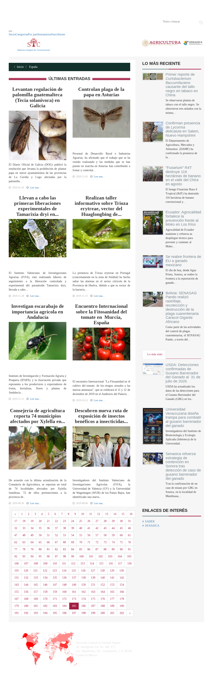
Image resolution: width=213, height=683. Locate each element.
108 (35, 563)
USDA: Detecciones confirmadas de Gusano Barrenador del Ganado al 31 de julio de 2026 (183, 373)
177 (112, 598)
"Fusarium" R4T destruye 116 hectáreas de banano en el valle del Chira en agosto (183, 176)
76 (129, 542)
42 (96, 528)
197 (74, 613)
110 (55, 563)
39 (72, 528)
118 (129, 563)
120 (26, 570)
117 (120, 563)
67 (56, 542)
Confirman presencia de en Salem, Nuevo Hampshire (183, 129)
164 (102, 591)
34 (32, 528)
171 (55, 598)
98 (64, 556)
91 (129, 549)
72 (96, 542)
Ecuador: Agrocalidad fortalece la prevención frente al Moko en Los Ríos (183, 218)
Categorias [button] (22, 34)
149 (74, 584)
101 (91, 556)
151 (93, 584)
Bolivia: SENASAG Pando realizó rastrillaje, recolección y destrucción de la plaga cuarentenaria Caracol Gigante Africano (182, 307)
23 (64, 521)
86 (88, 549)
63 (23, 542)
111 (64, 563)
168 (26, 598)
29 (113, 521)
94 (32, 556)
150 (83, 584)
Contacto (52, 21)
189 (112, 606)
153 (112, 584)
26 (88, 521)
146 (45, 584)
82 (56, 549)
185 (74, 606)
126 (83, 570)
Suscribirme (58, 34)
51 (48, 535)
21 (48, 521)
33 (23, 528)
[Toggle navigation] (10, 31)
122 (45, 570)
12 (98, 514)
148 (64, 584)
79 (32, 549)
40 (80, 528)
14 (114, 514)
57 (96, 535)
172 (64, 598)
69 (72, 542)
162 (83, 591)
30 (121, 521)
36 (48, 528)
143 (16, 584)
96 (48, 556)
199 (93, 613)
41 (88, 528)
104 (120, 556)
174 (83, 598)
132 (26, 577)
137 (74, 577)
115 (101, 563)
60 (121, 535)
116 (111, 563)
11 (90, 514)
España (32, 66)
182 (45, 606)
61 (129, 535)
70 (80, 542)
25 (80, 521)
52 (56, 535)
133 (35, 577)
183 (55, 606)
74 (113, 542)
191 (16, 613)
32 (15, 528)
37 (56, 528)
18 (23, 521)
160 (64, 591)
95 (40, 556)
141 (112, 577)
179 (16, 606)
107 (26, 563)
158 (45, 591)
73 (105, 542)
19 (32, 521)
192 (26, 613)
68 (64, 542)
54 (72, 535)
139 (93, 577)
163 (93, 591)
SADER (150, 521)
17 (15, 521)
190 (122, 606)
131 (16, 577)
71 (88, 542)
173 (74, 598)
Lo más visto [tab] (154, 354)
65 (40, 542)
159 (55, 591)
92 (15, 556)
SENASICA (152, 525)
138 (83, 577)
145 (35, 584)
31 (129, 521)
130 (121, 570)
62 (15, 542)
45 (121, 528)
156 (26, 591)
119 (16, 570)
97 (56, 556)
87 (96, 549)
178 (122, 598)
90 (121, 549)
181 (35, 606)
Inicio (15, 21)
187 (93, 606)
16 (131, 514)
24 (72, 521)
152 (102, 584)
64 (32, 542)
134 (45, 577)
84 (72, 549)
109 (45, 563)
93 (23, 556)
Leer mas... (35, 187)
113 (82, 563)
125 (74, 570)
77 (15, 549)
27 (96, 521)
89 (113, 549)
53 (64, 535)
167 (16, 598)
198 (83, 613)
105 (129, 556)
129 (112, 570)
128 (102, 570)
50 (40, 535)
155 (16, 591)
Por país (32, 34)
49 (32, 535)
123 (54, 570)
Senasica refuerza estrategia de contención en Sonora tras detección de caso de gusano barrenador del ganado (183, 466)
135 (55, 577)
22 (56, 521)
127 (93, 570)
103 (110, 556)
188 (102, 606)
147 (55, 584)
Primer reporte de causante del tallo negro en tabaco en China (182, 84)
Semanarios (44, 34)
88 (105, 549)
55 (80, 535)
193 (35, 613)
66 (48, 542)
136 (64, 577)
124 (64, 570)
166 (122, 591)
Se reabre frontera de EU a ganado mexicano (183, 261)
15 (122, 514)
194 (45, 613)
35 (40, 528)
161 (74, 591)
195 (55, 613)
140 (102, 577)
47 (15, 535)
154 (122, 584)
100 (81, 556)
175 (93, 598)
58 (105, 535)
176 (102, 598)
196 (64, 613)
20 (40, 521)
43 (105, 528)
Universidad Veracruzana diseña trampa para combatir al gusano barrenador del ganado (183, 417)
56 (88, 535)
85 (80, 549)
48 (23, 535)
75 (121, 542)
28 (105, 521)
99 (72, 556)
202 (122, 613)
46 (129, 528)
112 (73, 563)
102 (100, 556)
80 (40, 549)
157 (35, 591)
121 (35, 570)
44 (113, 528)
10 (82, 514)
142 (122, 577)
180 (26, 606)
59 (113, 535)
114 (92, 563)
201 (112, 613)
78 (23, 549)
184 (64, 606)
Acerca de (32, 21)
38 (64, 528)
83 (64, 549)
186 (83, 606)
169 (35, 598)
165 (112, 591)
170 (45, 598)
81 (48, 549)
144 (26, 584)
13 (106, 514)
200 (102, 613)
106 (16, 563)
